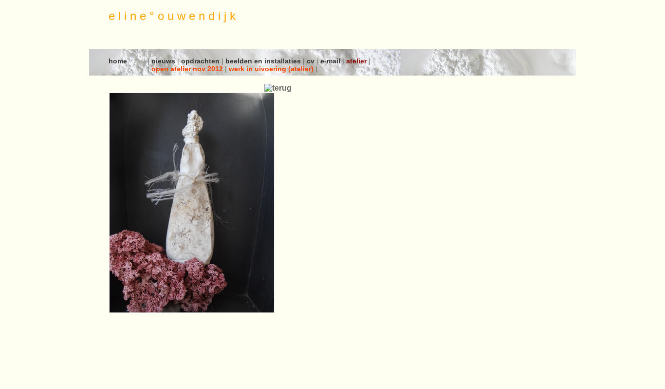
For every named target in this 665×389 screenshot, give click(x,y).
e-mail (331, 61)
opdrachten (201, 61)
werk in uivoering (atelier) (272, 69)
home (118, 61)
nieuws (164, 61)
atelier (357, 61)
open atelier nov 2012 (188, 69)
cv (311, 61)
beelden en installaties (264, 61)
